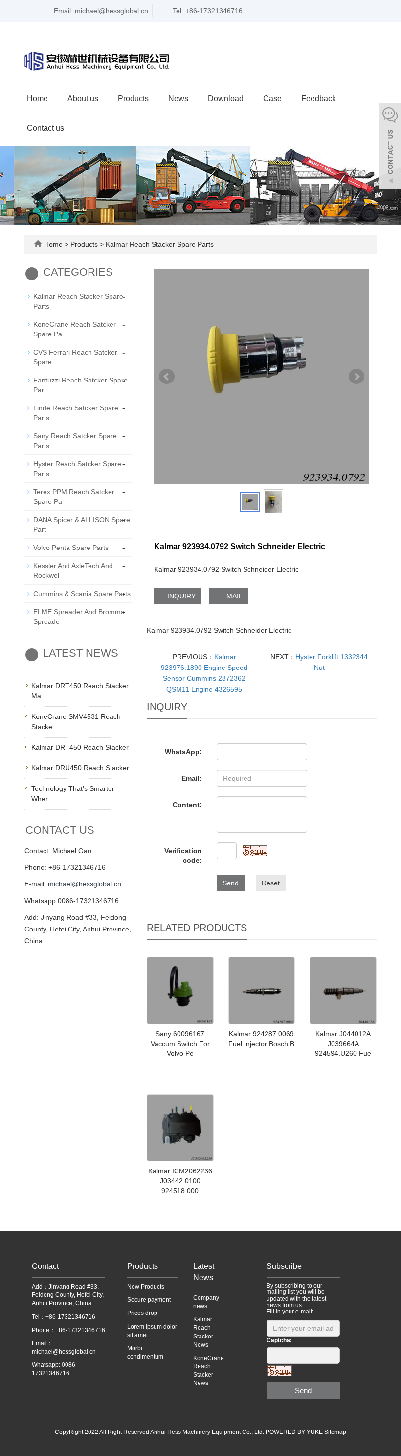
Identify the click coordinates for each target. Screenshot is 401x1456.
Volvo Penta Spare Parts (71, 547)
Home (37, 99)
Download (226, 99)
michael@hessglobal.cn (84, 884)
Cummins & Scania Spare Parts (82, 593)
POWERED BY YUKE (295, 1432)
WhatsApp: (183, 752)
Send (231, 883)
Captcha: (279, 1340)
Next (356, 376)
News (178, 99)
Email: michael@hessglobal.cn (100, 11)
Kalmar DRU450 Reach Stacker (80, 768)
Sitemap (335, 1432)
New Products (145, 1286)
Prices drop (142, 1313)
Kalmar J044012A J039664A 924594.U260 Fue (343, 1043)
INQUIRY (180, 596)
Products (133, 99)
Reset (271, 883)
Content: (187, 805)
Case (272, 99)
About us (82, 99)
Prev (167, 376)
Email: (191, 778)
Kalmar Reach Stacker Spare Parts (159, 244)
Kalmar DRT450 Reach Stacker (80, 747)
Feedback (318, 99)
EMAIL (231, 596)
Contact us (45, 128)
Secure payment (149, 1299)
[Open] (390, 147)
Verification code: (183, 855)
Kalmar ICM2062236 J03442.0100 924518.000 (180, 1180)
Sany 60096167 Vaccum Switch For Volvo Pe (180, 1043)
